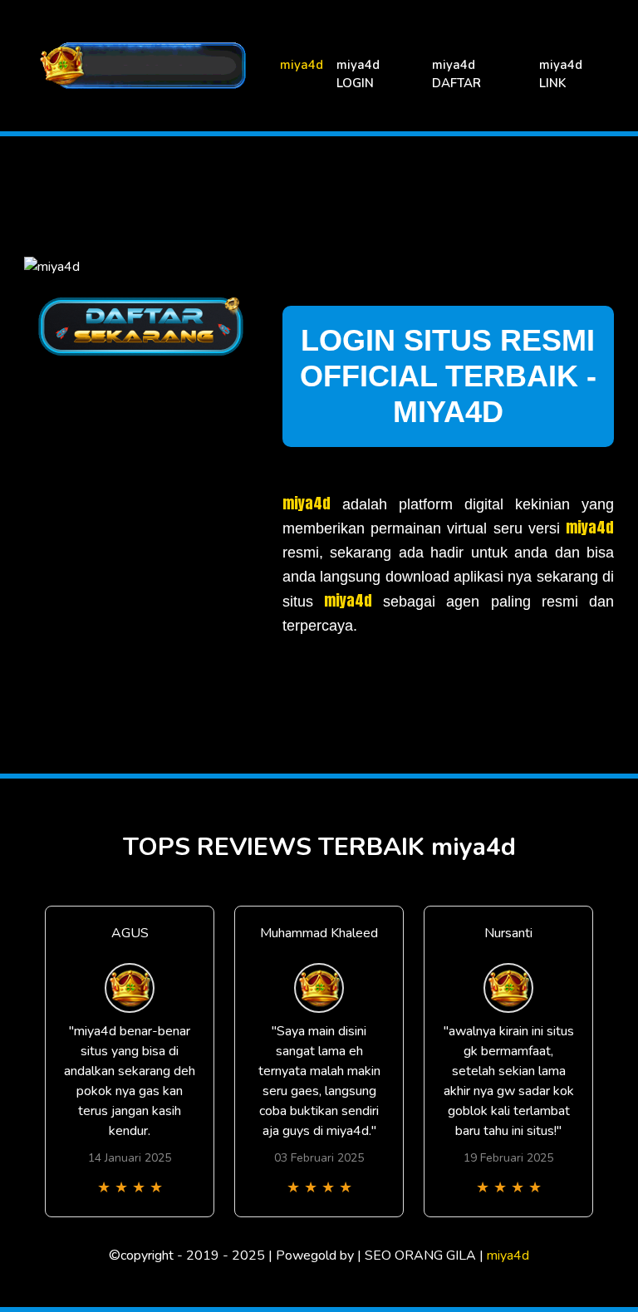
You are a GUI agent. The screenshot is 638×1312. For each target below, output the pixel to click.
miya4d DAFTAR (456, 74)
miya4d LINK (560, 74)
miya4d (301, 65)
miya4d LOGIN (358, 74)
